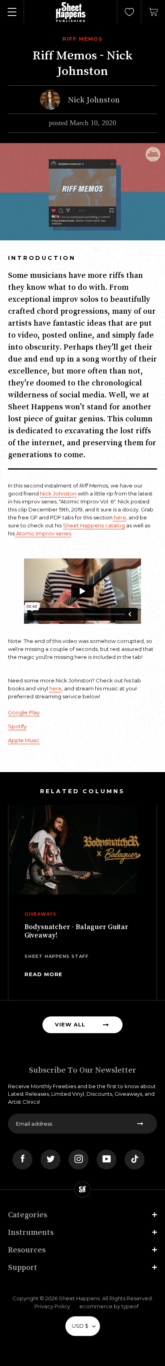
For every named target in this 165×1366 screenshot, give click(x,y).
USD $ (80, 1326)
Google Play (24, 712)
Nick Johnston (58, 493)
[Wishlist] (129, 12)
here (119, 517)
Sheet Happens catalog (94, 525)
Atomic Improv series (43, 533)
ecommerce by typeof (109, 1306)
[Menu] (12, 12)
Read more (43, 974)
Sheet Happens (79, 1298)
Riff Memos (82, 38)
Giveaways (40, 914)
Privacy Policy (52, 1306)
